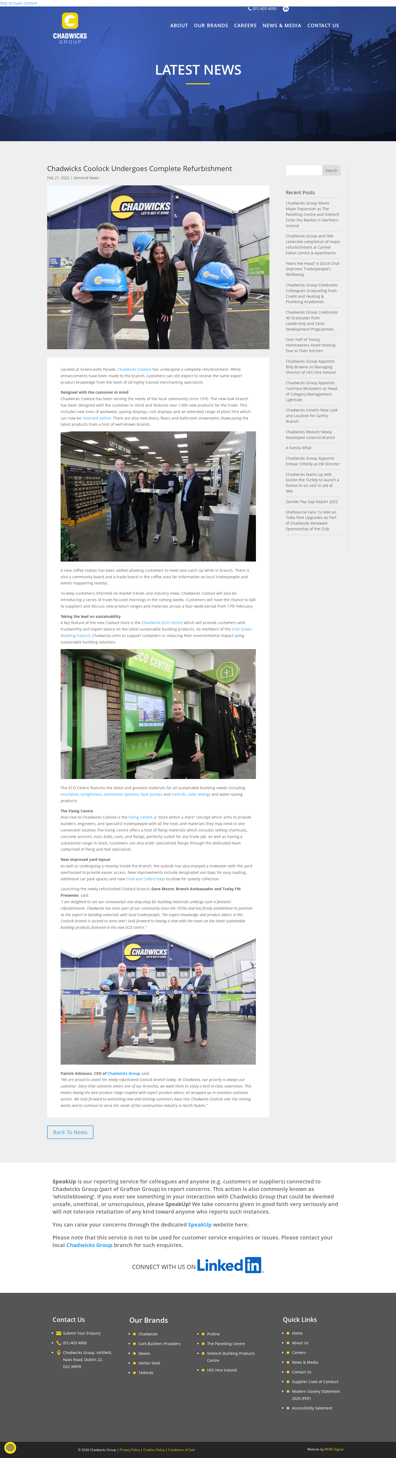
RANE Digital (334, 1449)
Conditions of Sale (181, 1449)
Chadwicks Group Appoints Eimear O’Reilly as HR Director (313, 461)
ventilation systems (121, 794)
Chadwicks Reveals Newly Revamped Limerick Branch (310, 434)
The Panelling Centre (226, 1343)
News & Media (282, 26)
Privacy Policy (130, 1449)
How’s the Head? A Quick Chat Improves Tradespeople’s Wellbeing (312, 269)
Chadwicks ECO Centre (162, 622)
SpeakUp (200, 1224)
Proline (213, 1333)
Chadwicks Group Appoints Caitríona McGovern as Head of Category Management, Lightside (311, 391)
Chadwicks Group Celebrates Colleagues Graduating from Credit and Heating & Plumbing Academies (312, 293)
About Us (300, 1342)
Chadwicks (148, 1333)
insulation (70, 794)
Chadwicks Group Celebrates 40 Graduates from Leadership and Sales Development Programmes (312, 320)
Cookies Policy (154, 1449)
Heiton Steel (149, 1363)
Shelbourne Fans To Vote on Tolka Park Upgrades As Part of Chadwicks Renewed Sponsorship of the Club (311, 520)
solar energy (199, 794)
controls (179, 794)
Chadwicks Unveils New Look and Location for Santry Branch (312, 415)
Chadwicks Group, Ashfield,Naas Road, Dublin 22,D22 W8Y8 (87, 1359)
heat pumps (151, 794)
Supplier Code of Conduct (315, 1381)
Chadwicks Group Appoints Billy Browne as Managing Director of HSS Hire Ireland (311, 367)
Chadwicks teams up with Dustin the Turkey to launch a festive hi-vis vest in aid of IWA (312, 483)
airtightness (91, 794)
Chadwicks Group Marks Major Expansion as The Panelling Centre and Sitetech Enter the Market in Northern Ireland (312, 214)
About (179, 26)
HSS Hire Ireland (222, 1370)
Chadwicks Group (123, 1073)
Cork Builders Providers (159, 1343)
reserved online (96, 418)
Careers (245, 26)
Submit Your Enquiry (81, 1333)
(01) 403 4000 (264, 8)
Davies (144, 1353)
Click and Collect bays (145, 878)
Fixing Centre (140, 817)
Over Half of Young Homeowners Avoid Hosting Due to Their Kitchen (310, 345)
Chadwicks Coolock (134, 369)
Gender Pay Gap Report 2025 (312, 501)
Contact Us (323, 26)
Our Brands (211, 26)
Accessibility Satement (312, 1408)
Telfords (145, 1372)
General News (86, 177)
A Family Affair (299, 447)
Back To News (70, 1132)
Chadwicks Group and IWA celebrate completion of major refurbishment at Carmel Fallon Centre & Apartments (313, 244)
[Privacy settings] (10, 1448)
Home (297, 1333)
